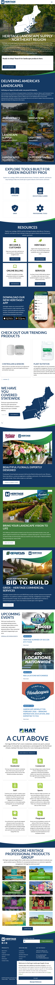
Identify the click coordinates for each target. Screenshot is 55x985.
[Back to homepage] (8, 2)
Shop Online (40, 259)
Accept (36, 978)
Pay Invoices (15, 283)
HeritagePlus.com (32, 53)
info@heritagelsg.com (44, 957)
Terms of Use (12, 979)
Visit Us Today (9, 543)
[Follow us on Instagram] (4, 943)
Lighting (3, 956)
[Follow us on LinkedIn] (6, 943)
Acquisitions (21, 952)
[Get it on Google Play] (20, 318)
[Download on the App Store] (8, 318)
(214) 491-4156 (41, 956)
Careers (20, 958)
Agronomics (4, 950)
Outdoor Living (5, 960)
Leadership (21, 950)
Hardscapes (4, 958)
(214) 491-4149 (43, 955)
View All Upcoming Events (9, 636)
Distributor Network (23, 954)
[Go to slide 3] (5, 379)
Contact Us (40, 283)
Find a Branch (47, 941)
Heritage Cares (22, 956)
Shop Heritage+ (9, 67)
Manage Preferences (35, 982)
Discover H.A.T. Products (27, 753)
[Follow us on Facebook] (2, 943)
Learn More (8, 605)
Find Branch (14, 414)
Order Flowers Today (11, 482)
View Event (26, 645)
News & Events (22, 960)
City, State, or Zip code (28, 938)
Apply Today (15, 259)
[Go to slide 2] (4, 379)
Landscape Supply (6, 954)
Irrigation (4, 952)
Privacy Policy (5, 979)
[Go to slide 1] (3, 379)
